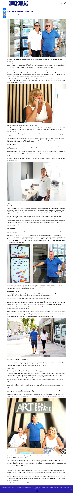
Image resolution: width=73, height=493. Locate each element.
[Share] (4, 17)
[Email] (4, 14)
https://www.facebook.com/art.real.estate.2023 (18, 482)
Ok (36, 490)
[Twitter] (4, 11)
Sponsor (23, 14)
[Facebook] (4, 8)
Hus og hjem (17, 14)
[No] (71, 489)
